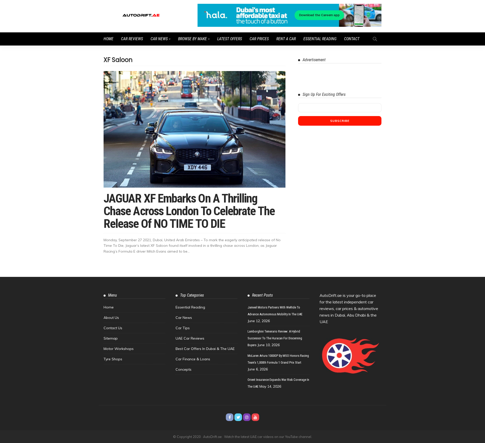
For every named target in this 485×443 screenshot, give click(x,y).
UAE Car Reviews (190, 338)
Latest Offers (229, 38)
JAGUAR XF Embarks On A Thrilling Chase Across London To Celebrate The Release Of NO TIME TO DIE (189, 211)
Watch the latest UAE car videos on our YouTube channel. (268, 437)
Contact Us (113, 328)
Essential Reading (319, 38)
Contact (351, 38)
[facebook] (229, 417)
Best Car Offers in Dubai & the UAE (205, 348)
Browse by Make (192, 38)
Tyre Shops (113, 359)
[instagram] (247, 417)
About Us (111, 317)
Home (108, 38)
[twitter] (238, 417)
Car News (159, 38)
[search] (374, 39)
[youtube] (255, 417)
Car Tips (183, 328)
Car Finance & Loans (193, 359)
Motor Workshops (119, 348)
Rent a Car (286, 38)
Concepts (183, 369)
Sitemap (111, 338)
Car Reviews (132, 38)
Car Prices (259, 38)
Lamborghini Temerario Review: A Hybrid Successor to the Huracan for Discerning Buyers (275, 338)
